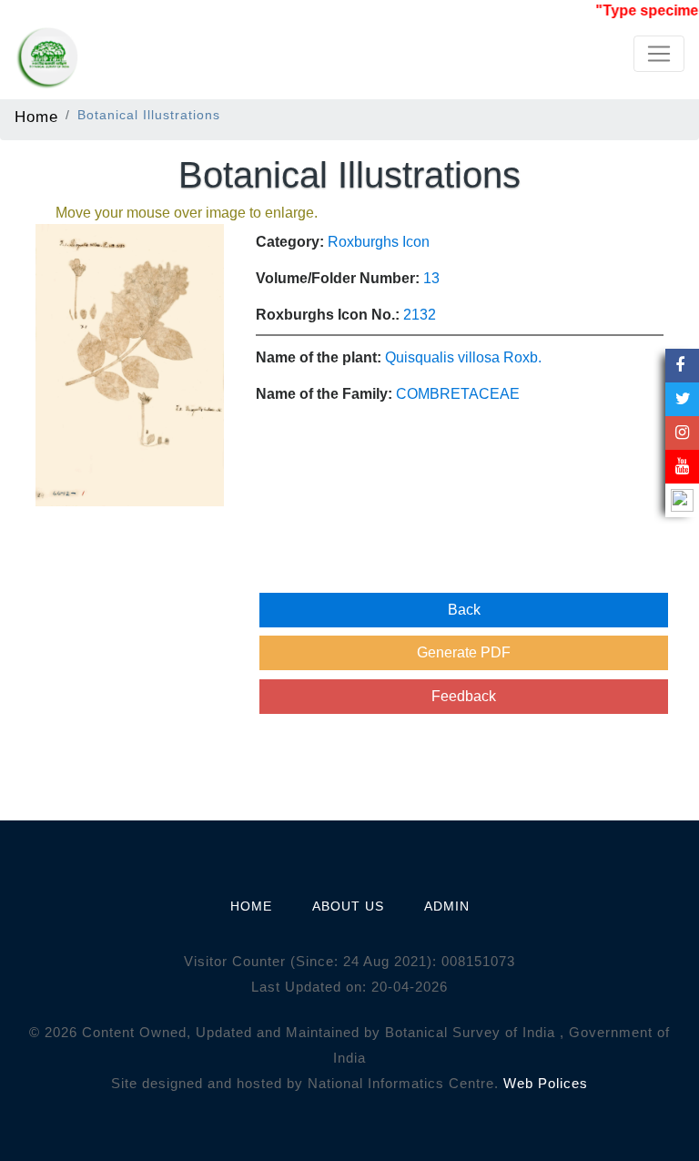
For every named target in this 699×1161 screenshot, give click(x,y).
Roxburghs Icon (379, 242)
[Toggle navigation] (658, 54)
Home (36, 116)
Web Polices (545, 1083)
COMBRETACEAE (458, 394)
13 (431, 278)
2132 (419, 314)
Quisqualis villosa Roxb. (463, 357)
